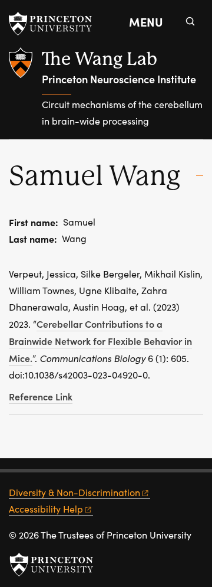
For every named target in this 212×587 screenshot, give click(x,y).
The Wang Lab (99, 58)
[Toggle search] (190, 21)
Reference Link (40, 396)
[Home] (25, 93)
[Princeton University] (56, 23)
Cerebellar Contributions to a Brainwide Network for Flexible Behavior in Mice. (100, 340)
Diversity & (74, 492)
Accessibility (46, 509)
